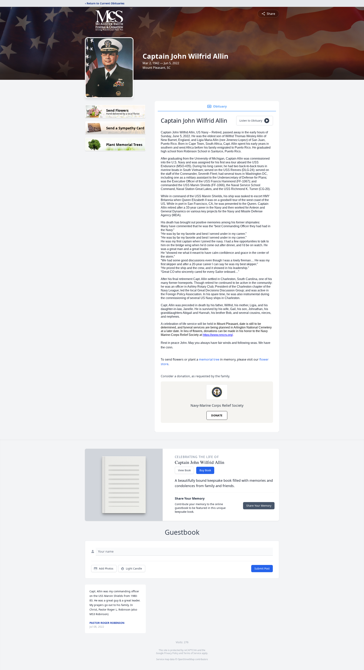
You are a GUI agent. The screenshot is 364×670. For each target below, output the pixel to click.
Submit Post (262, 568)
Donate (216, 415)
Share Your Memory (258, 505)
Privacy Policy (171, 653)
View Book (184, 470)
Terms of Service (192, 653)
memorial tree (209, 359)
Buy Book (205, 470)
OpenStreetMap (186, 659)
